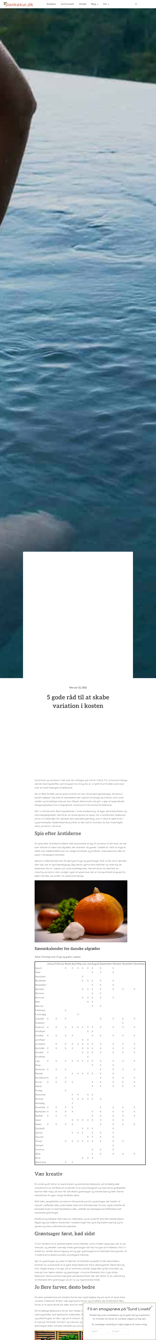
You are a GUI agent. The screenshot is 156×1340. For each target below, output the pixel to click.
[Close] (152, 1306)
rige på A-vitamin (70, 1318)
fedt (113, 1191)
